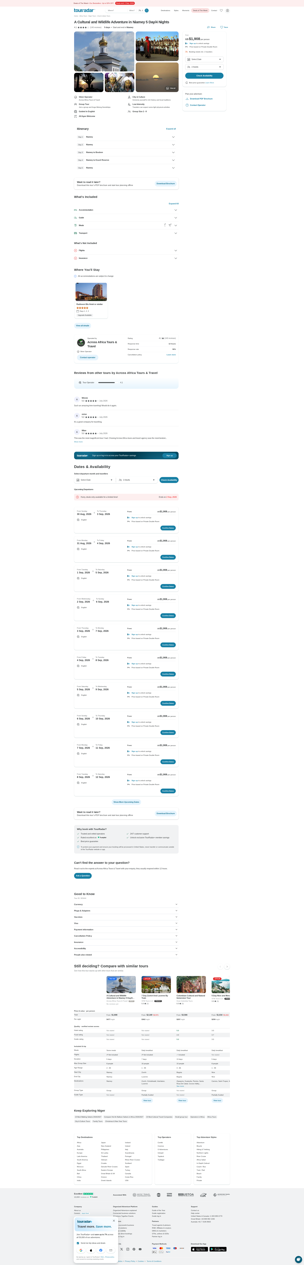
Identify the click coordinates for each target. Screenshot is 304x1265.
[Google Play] (218, 1249)
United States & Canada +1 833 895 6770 (206, 1216)
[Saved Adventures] (221, 10)
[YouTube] (140, 1249)
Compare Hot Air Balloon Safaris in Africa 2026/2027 (123, 1117)
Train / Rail (201, 1170)
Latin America (82, 1156)
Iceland (128, 1142)
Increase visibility (119, 1231)
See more (180, 1086)
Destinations (165, 10)
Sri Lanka (104, 1153)
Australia (80, 1149)
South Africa (81, 1170)
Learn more (171, 355)
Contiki (160, 1142)
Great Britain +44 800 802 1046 (203, 1219)
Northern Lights (202, 1153)
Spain (127, 1167)
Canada (128, 1173)
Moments (185, 10)
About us (77, 1210)
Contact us (195, 1210)
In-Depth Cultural (203, 1163)
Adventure (200, 1142)
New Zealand (106, 1146)
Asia (78, 1146)
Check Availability (169, 480)
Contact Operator (198, 105)
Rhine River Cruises (132, 1160)
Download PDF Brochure (201, 98)
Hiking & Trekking (203, 1149)
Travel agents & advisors (161, 1225)
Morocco (80, 1167)
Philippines (105, 1149)
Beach (199, 1173)
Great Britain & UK (108, 1173)
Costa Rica (129, 1177)
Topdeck (161, 1156)
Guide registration (158, 1213)
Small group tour (181, 1117)
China (79, 1177)
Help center (195, 1213)
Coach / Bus (201, 1167)
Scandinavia (129, 1153)
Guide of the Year (158, 1210)
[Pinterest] (134, 1249)
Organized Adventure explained (125, 1210)
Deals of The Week (200, 10)
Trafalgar (161, 1160)
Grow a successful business (123, 1225)
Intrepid (160, 1153)
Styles (176, 10)
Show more (78, 442)
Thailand (104, 1156)
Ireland (127, 1146)
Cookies (141, 1261)
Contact (214, 10)
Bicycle (199, 1146)
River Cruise (201, 1156)
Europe (79, 1153)
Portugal (128, 1156)
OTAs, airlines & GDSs (160, 1234)
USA (126, 1180)
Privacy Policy (130, 1261)
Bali (78, 1173)
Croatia (104, 1163)
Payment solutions (120, 1228)
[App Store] (199, 1249)
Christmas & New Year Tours (116, 1121)
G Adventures (163, 1149)
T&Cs (102, 1257)
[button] (151, 517)
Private (199, 1180)
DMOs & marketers (159, 1231)
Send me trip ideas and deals (93, 1243)
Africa (79, 1142)
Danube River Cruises (109, 1167)
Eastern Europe (107, 1170)
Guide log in (156, 1216)
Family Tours (97, 1121)
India (79, 1180)
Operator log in (118, 1236)
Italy (126, 1149)
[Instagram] (127, 1249)
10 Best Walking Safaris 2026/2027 (88, 1117)
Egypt (79, 1163)
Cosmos (161, 1146)
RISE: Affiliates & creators (161, 1228)
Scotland (128, 1163)
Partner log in (157, 1236)
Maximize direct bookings (122, 1234)
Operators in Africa (197, 1117)
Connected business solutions (124, 1213)
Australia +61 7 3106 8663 (201, 1222)
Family (199, 1177)
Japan (103, 1142)
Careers (81, 1213)
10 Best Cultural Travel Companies (159, 1117)
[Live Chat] (298, 1259)
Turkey (127, 1170)
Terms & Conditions (153, 1261)
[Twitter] (121, 1249)
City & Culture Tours (82, 1121)
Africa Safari (201, 1160)
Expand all (171, 129)
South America (82, 1160)
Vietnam (104, 1160)
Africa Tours (211, 1117)
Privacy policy (109, 1257)
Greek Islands (106, 1180)
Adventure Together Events (123, 1216)
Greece (104, 1177)
